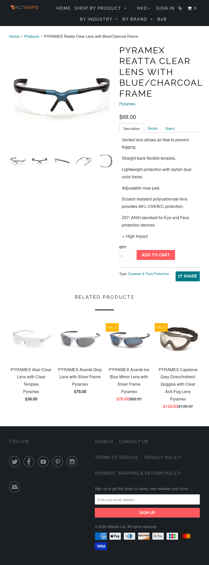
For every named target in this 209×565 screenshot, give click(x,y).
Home (63, 8)
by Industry (97, 19)
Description (131, 128)
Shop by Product (99, 8)
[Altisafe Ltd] (25, 7)
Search (104, 441)
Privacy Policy (162, 457)
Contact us (133, 441)
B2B (162, 19)
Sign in (165, 8)
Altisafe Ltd (116, 526)
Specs (170, 128)
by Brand (136, 19)
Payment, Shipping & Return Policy (138, 473)
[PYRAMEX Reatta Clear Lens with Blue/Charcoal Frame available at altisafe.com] (61, 96)
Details (153, 128)
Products (31, 36)
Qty (122, 247)
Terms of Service (116, 457)
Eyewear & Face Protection (148, 273)
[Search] (180, 8)
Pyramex (127, 104)
